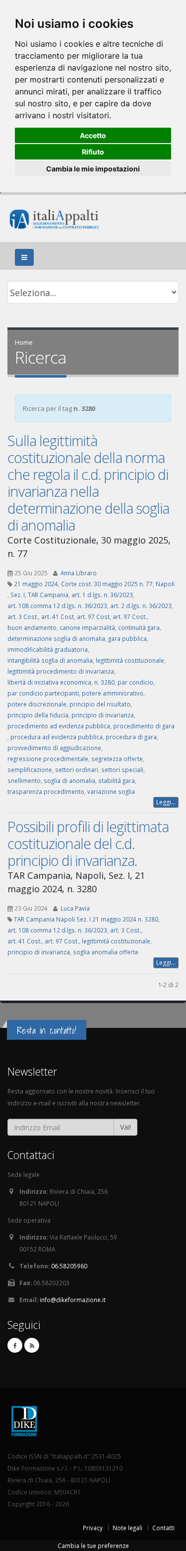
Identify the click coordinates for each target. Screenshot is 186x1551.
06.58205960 (69, 1266)
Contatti (163, 1528)
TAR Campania (48, 595)
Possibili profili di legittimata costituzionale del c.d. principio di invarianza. (88, 843)
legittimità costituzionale (130, 660)
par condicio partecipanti (43, 693)
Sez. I (17, 595)
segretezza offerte (117, 759)
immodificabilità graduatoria (47, 649)
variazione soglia (111, 791)
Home (24, 342)
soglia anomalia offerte (105, 952)
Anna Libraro (79, 573)
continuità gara (139, 627)
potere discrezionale (36, 704)
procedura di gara (131, 737)
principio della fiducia (37, 715)
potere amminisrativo (112, 693)
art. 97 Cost (93, 616)
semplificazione (29, 770)
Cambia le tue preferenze (93, 1546)
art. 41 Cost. (24, 941)
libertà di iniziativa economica (49, 682)
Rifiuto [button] (93, 152)
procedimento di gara (144, 726)
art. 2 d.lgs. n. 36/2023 (141, 606)
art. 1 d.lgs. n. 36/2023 (102, 595)
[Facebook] (14, 1345)
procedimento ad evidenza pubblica (58, 726)
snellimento (24, 780)
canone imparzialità (87, 627)
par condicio (135, 682)
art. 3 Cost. (22, 616)
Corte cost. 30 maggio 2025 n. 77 (107, 584)
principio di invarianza (102, 715)
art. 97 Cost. (130, 616)
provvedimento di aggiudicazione (54, 748)
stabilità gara (116, 780)
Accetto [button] (93, 135)
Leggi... (166, 802)
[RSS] (31, 1345)
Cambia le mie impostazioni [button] (93, 168)
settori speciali (122, 770)
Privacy (93, 1528)
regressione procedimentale (47, 759)
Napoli (165, 584)
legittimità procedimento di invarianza (60, 671)
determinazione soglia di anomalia (56, 638)
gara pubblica (127, 638)
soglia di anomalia (69, 780)
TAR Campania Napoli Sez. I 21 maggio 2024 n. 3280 (86, 919)
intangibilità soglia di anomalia (50, 660)
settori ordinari (76, 770)
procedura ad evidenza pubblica (56, 737)
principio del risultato (99, 704)
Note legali (127, 1528)
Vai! (125, 1127)
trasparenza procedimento (45, 791)
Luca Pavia (75, 908)
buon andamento (32, 627)
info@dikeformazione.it (73, 1300)
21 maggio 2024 (36, 584)
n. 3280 (104, 682)
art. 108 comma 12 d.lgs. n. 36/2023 (57, 606)
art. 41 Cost (57, 616)
